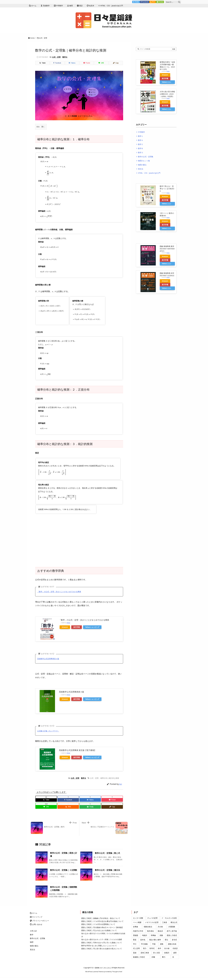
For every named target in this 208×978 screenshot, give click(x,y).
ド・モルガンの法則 (169, 918)
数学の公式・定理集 (144, 156)
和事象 (153, 935)
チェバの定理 (152, 918)
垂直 (134, 940)
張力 (144, 948)
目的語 (175, 948)
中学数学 (140, 132)
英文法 (139, 169)
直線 (134, 953)
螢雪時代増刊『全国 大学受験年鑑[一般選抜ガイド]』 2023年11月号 (167, 65)
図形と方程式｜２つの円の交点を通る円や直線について (102, 921)
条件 (159, 948)
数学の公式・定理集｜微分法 (107, 870)
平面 (154, 944)
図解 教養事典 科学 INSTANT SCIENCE (167, 274)
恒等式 (152, 948)
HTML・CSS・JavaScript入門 (148, 173)
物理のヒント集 (143, 161)
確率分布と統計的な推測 (109, 778)
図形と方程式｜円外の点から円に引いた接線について (101, 942)
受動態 (135, 935)
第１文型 (156, 953)
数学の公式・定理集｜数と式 (107, 853)
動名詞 (160, 931)
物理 (31, 942)
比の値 (166, 948)
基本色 (142, 940)
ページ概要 (137, 922)
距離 (153, 957)
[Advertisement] (79, 542)
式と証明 (136, 948)
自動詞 (166, 953)
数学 (31, 934)
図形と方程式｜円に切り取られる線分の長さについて (101, 948)
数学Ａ (139, 140)
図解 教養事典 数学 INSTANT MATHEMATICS (167, 248)
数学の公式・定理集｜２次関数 (63, 870)
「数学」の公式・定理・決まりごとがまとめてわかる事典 (59, 591)
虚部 (175, 953)
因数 (161, 935)
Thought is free (117, 971)
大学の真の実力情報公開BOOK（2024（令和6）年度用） (167, 94)
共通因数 (171, 927)
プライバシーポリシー (39, 920)
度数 (161, 944)
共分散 (160, 927)
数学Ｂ (65, 57)
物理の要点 (141, 165)
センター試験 (138, 918)
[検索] (179, 2)
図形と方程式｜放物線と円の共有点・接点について (100, 918)
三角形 (164, 922)
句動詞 (144, 935)
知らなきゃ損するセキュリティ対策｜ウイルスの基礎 (101, 939)
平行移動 (144, 944)
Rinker (68, 623)
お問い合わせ (36, 924)
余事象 (135, 927)
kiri (120, 784)
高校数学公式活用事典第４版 (48, 658)
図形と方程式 (172, 935)
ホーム (33, 913)
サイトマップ (36, 917)
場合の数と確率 (155, 940)
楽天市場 (76, 627)
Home (32, 38)
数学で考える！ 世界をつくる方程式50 (167, 188)
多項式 (174, 940)
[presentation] (55, 157)
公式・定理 (43, 38)
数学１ (139, 136)
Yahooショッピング (92, 627)
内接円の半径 (138, 931)
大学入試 (33, 931)
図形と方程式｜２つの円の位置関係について (98, 924)
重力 (163, 957)
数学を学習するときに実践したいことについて (99, 945)
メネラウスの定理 (151, 922)
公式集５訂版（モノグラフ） (48, 731)
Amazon (65, 627)
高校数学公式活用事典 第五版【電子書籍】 (77, 750)
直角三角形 (145, 953)
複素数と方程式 (139, 957)
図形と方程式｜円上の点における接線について (99, 930)
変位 (166, 940)
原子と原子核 (172, 931)
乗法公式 (174, 922)
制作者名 (150, 931)
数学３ (139, 152)
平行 (134, 944)
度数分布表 (172, 944)
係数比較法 (148, 927)
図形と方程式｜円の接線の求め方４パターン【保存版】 (102, 927)
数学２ (139, 144)
